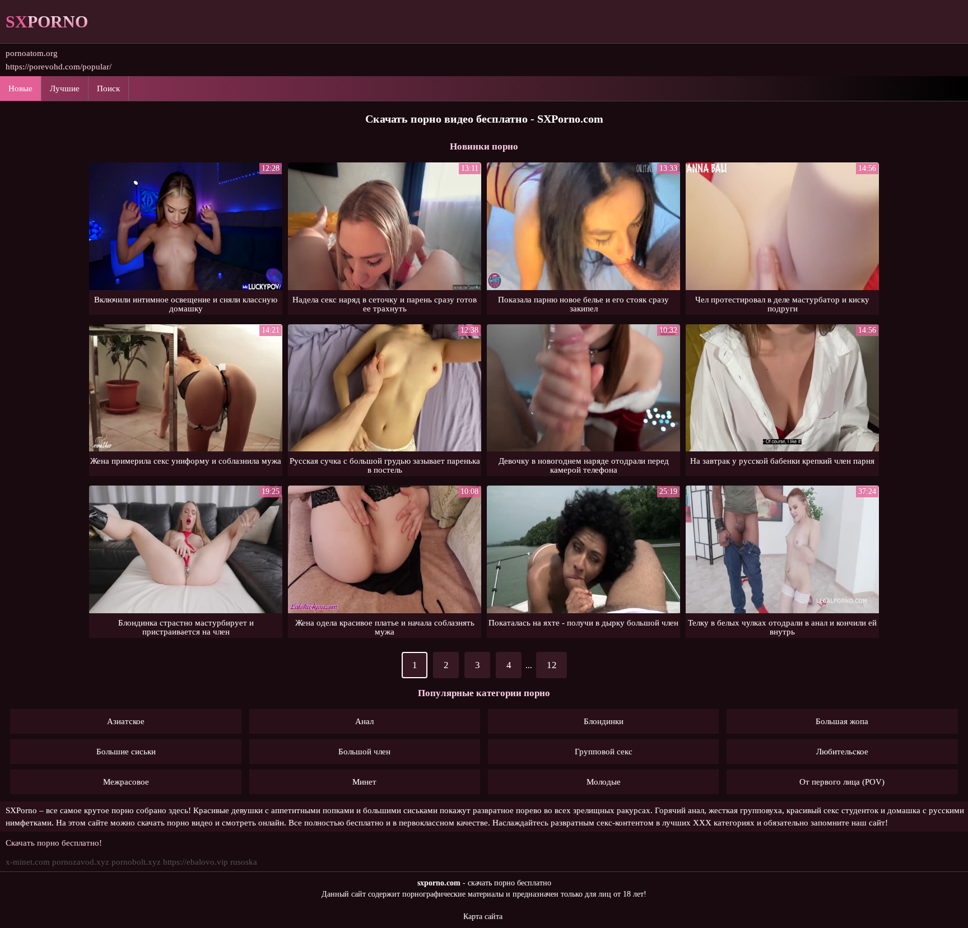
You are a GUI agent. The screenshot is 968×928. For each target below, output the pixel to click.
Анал (364, 721)
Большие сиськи (126, 751)
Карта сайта (482, 916)
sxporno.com (438, 883)
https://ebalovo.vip (195, 861)
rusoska (243, 861)
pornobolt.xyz (136, 861)
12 (552, 665)
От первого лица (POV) (842, 781)
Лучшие (65, 88)
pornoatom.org (32, 53)
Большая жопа (842, 721)
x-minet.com (28, 861)
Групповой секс (603, 751)
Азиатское (126, 721)
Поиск (108, 88)
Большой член (364, 751)
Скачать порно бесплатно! (54, 842)
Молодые (604, 781)
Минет (364, 781)
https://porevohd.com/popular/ (58, 66)
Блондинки (603, 721)
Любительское (842, 751)
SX (47, 21)
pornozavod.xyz (80, 861)
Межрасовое (126, 781)
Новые (20, 88)
